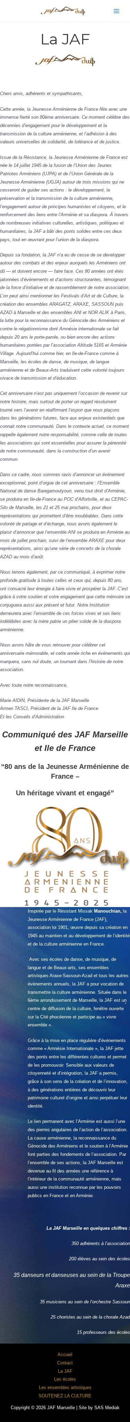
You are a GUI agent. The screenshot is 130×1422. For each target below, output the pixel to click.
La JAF (65, 1371)
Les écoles (65, 1379)
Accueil (65, 1354)
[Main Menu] (116, 11)
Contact (65, 1362)
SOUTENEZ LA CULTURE (65, 1395)
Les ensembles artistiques (65, 1387)
